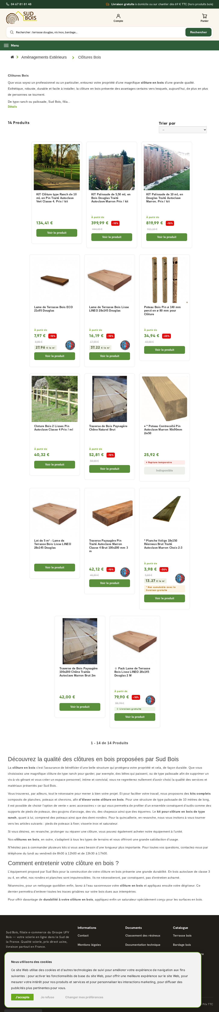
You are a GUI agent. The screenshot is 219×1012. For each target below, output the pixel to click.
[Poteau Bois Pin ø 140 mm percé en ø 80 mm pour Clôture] (165, 280)
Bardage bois (182, 945)
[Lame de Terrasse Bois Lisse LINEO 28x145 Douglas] (110, 280)
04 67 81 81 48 (21, 4)
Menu (15, 45)
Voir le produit (56, 232)
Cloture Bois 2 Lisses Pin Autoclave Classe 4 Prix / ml (53, 428)
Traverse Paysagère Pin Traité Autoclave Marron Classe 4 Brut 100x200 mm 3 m (108, 546)
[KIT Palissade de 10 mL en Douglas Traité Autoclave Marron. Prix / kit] (167, 167)
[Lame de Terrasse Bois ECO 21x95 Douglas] (55, 280)
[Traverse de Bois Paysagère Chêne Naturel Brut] (110, 399)
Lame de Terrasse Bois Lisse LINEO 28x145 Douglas (109, 309)
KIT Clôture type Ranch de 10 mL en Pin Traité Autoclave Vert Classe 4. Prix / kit (56, 198)
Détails (12, 106)
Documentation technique (142, 945)
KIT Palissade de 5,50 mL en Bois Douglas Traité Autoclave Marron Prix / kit (111, 198)
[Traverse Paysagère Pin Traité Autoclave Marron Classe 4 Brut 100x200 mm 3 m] (110, 513)
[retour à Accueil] (12, 57)
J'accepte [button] (22, 997)
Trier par (167, 123)
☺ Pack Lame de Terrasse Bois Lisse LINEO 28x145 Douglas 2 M (132, 672)
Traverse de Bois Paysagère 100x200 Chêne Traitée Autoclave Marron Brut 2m (78, 672)
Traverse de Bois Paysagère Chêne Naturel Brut (108, 428)
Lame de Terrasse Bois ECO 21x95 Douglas (53, 309)
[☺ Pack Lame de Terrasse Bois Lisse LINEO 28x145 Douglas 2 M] (135, 641)
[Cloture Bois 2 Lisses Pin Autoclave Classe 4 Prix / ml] (55, 399)
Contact (83, 935)
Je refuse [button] (47, 997)
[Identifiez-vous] (118, 18)
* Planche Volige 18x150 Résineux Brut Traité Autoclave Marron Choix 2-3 (163, 544)
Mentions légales (89, 945)
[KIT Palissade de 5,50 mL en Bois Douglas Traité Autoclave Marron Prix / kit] (112, 167)
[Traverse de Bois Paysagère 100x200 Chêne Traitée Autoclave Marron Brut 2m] (80, 641)
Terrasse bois (182, 935)
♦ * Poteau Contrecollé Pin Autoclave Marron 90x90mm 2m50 (163, 430)
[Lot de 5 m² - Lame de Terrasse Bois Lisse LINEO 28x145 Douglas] (55, 513)
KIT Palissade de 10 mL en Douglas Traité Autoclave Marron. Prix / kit (164, 198)
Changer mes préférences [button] (84, 997)
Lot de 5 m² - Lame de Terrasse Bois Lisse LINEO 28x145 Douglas (52, 544)
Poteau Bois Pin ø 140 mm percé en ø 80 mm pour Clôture (162, 311)
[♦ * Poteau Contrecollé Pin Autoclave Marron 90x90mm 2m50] (165, 399)
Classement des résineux (142, 935)
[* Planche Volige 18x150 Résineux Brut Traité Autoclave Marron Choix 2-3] (165, 513)
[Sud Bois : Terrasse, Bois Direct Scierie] (21, 17)
